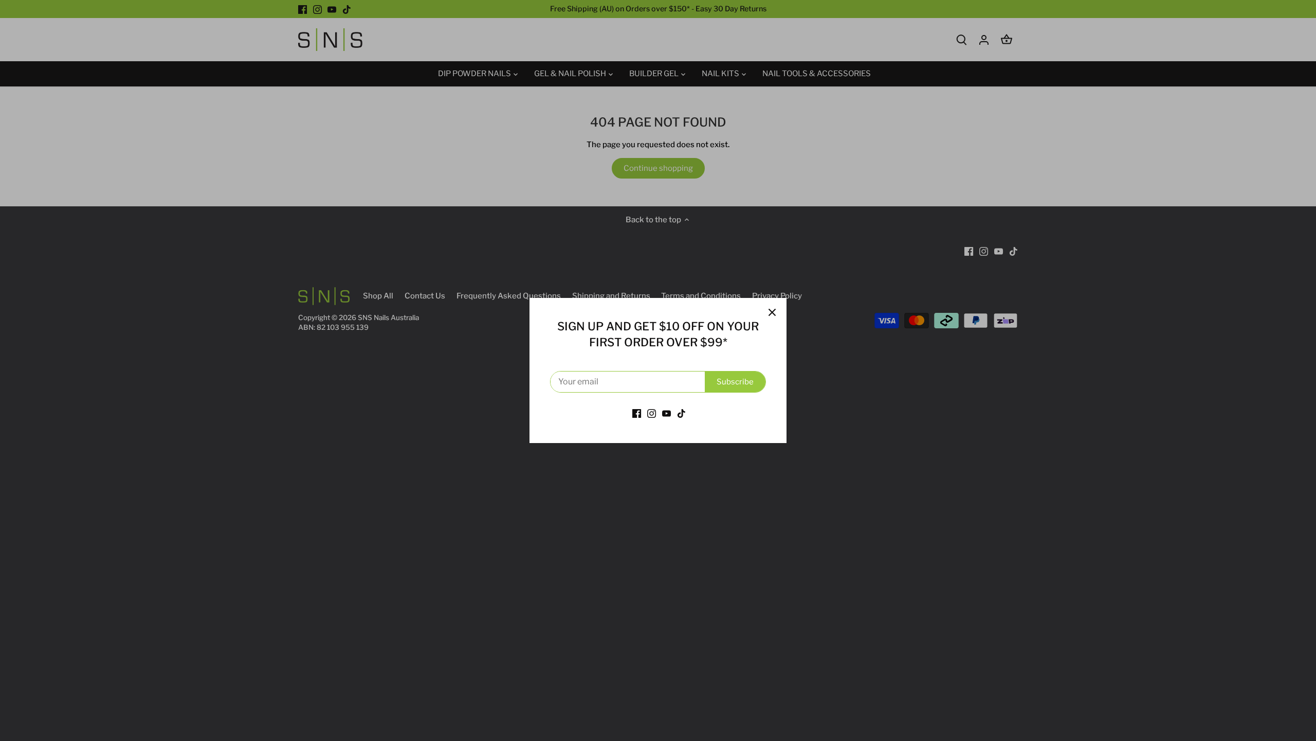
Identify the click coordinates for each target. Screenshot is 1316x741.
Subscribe (735, 381)
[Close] (772, 312)
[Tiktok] (681, 413)
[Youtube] (666, 413)
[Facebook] (636, 413)
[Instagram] (651, 413)
